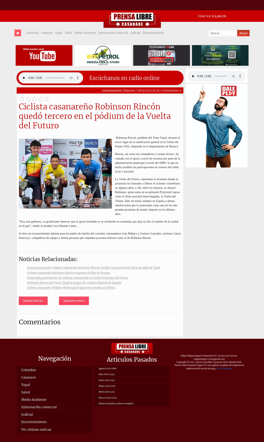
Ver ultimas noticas (36, 429)
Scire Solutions (224, 368)
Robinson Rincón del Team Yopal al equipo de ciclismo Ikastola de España (74, 282)
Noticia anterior (33, 300)
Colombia (32, 32)
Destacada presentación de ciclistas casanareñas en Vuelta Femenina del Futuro (77, 277)
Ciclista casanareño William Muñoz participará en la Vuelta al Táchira (71, 287)
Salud (68, 32)
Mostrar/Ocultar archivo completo (116, 403)
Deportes (129, 90)
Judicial (135, 32)
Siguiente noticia (74, 300)
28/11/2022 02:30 (148, 90)
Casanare (47, 32)
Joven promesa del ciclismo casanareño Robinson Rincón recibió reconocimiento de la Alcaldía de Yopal (93, 267)
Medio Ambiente (85, 32)
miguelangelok (111, 90)
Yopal (58, 32)
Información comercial (113, 32)
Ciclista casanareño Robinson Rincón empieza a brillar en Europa (68, 272)
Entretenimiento (153, 32)
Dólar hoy (204, 16)
